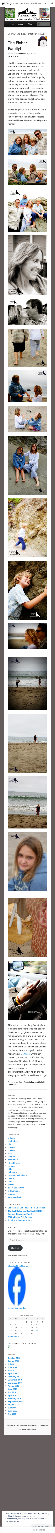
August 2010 (13, 1385)
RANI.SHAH (13, 56)
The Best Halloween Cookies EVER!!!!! (25, 1210)
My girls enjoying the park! (20, 1220)
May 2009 (12, 1413)
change (11, 1147)
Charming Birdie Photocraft (18, 1266)
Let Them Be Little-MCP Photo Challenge (26, 1207)
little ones (12, 1172)
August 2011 (13, 1361)
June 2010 (12, 1389)
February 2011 (14, 1376)
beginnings (13, 1141)
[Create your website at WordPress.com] (27, 3)
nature (11, 1178)
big (9, 1144)
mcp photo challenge (17, 1175)
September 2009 (15, 1401)
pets (10, 1181)
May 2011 (12, 1370)
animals (11, 1138)
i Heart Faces (14, 1162)
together (11, 1193)
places (11, 1184)
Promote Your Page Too (17, 1308)
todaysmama (14, 1190)
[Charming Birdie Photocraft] (17, 1304)
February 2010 (14, 1398)
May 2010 (12, 1392)
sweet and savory (16, 1187)
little (10, 1169)
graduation (13, 1159)
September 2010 (15, 1382)
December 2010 (15, 1379)
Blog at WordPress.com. (17, 1425)
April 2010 (12, 1395)
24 (37, 1330)
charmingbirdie (36, 1082)
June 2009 (12, 1410)
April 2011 (12, 1373)
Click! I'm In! (15, 1248)
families (19, 1082)
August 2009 (13, 1404)
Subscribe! (13, 1227)
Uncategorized (14, 1197)
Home (11, 24)
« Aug (10, 1336)
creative (11, 1150)
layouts (11, 1165)
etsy (10, 1153)
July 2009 (12, 1407)
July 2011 (12, 1364)
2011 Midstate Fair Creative (20, 1217)
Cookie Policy (15, 1521)
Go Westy (25, 1053)
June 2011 (12, 1367)
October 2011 (14, 1358)
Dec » (16, 1336)
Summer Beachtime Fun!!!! (20, 1214)
